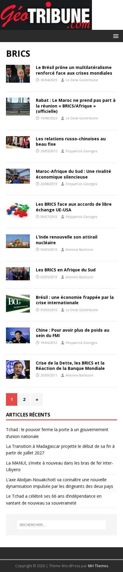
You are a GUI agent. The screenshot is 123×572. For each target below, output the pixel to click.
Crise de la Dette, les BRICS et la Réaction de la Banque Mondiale (70, 365)
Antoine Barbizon (79, 249)
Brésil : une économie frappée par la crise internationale (75, 299)
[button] (115, 35)
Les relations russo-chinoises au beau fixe (71, 141)
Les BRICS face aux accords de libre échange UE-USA (74, 206)
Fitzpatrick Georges (81, 151)
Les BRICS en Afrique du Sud (66, 270)
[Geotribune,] (46, 26)
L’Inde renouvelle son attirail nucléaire (66, 239)
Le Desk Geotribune (82, 80)
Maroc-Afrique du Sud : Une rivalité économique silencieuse (73, 173)
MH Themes (98, 565)
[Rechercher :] (62, 525)
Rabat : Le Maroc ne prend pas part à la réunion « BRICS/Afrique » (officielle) (76, 105)
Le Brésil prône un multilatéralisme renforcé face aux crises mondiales (74, 70)
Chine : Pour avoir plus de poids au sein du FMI (72, 332)
